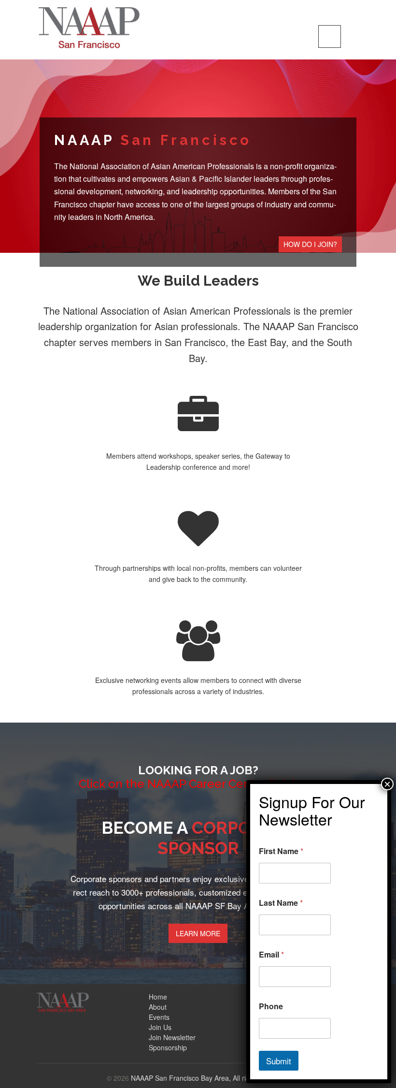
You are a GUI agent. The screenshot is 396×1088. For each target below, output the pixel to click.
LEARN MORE (198, 933)
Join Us (160, 1027)
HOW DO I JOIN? (310, 244)
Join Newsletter (172, 1037)
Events (159, 1017)
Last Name (281, 902)
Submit (278, 1061)
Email (271, 954)
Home (158, 996)
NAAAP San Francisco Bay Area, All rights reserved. (210, 1078)
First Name (281, 851)
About (158, 1007)
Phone (271, 1006)
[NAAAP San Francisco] (89, 27)
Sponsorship (168, 1047)
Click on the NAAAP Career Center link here (198, 784)
